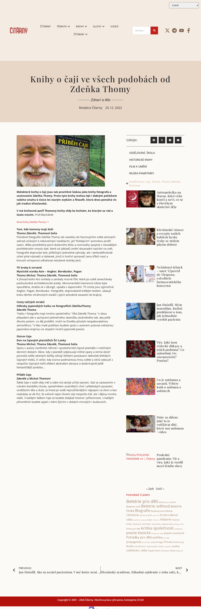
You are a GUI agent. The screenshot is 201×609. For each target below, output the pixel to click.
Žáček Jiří (179, 551)
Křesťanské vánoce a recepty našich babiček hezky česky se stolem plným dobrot (170, 237)
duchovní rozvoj (139, 520)
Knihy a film (179, 524)
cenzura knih (145, 515)
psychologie (157, 542)
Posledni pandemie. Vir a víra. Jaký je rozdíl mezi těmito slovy (170, 460)
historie (165, 519)
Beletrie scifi (133, 506)
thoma (156, 181)
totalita (176, 546)
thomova (134, 185)
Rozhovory (178, 542)
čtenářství (165, 550)
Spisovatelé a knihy (155, 546)
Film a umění (138, 166)
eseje (149, 519)
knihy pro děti (133, 528)
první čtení (146, 542)
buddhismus (137, 181)
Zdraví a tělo (100, 100)
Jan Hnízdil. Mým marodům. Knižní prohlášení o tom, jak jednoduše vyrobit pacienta (169, 312)
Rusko (130, 546)
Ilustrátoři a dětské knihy (162, 524)
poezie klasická (138, 532)
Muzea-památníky (141, 173)
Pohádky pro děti (139, 537)
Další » (160, 488)
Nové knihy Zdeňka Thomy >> (33, 222)
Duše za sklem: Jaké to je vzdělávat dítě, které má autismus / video (170, 424)
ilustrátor (146, 524)
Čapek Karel (154, 550)
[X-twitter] (167, 30)
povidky (166, 538)
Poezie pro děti (157, 533)
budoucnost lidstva (161, 511)
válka (144, 550)
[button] (154, 140)
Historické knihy (140, 159)
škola (173, 550)
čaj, (148, 181)
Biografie (142, 510)
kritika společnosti (157, 528)
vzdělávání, (133, 550)
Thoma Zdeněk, (171, 181)
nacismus (178, 528)
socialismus (140, 546)
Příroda (168, 542)
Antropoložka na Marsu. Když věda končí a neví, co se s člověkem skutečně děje (170, 199)
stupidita (167, 546)
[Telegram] (174, 30)
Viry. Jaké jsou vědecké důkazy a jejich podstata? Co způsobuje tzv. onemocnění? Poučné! (170, 351)
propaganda (133, 542)
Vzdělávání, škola (142, 153)
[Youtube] (181, 30)
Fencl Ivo (156, 520)
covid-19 (156, 515)
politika (158, 537)
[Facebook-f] (188, 30)
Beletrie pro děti (142, 501)
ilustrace (137, 524)
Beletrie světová (155, 506)
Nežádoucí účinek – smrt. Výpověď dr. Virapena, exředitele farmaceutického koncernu (170, 276)
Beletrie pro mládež (167, 502)
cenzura (132, 515)
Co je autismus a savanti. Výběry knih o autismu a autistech (169, 385)
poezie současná (174, 533)
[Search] (154, 30)
